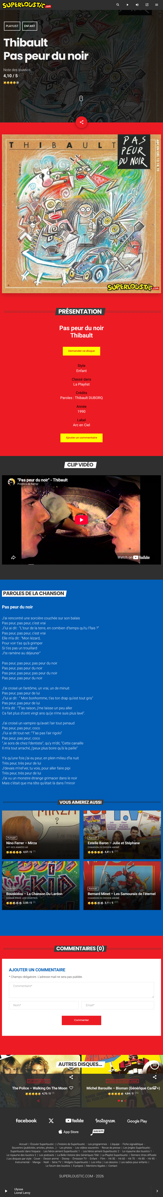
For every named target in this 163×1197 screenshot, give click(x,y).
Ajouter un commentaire (81, 437)
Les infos (96, 1162)
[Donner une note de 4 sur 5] (14, 82)
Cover (37, 1158)
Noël (46, 1162)
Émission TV (80, 1158)
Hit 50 (111, 1158)
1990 (81, 412)
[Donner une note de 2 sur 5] (8, 82)
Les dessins (111, 1162)
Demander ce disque (81, 351)
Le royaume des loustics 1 (137, 1151)
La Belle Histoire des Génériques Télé (78, 1155)
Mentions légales (95, 1165)
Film (102, 1158)
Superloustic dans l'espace (26, 1151)
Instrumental (22, 1162)
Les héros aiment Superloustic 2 (101, 1151)
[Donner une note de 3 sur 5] (11, 82)
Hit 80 (141, 1158)
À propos (78, 1165)
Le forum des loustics (58, 1165)
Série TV (56, 1162)
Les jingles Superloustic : (137, 1147)
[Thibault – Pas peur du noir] (81, 292)
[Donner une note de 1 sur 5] (5, 82)
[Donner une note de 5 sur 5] (17, 82)
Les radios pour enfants (134, 1162)
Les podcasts (46, 1155)
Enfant (29, 26)
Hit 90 (151, 1158)
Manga (37, 1162)
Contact (112, 1165)
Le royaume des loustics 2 (21, 1155)
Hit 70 (131, 1158)
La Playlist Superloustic (115, 1155)
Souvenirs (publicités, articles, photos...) (34, 1147)
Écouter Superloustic (42, 1144)
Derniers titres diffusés (143, 1155)
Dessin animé (51, 1158)
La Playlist (81, 384)
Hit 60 (121, 1158)
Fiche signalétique (133, 1144)
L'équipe (115, 1144)
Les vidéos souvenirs (87, 1147)
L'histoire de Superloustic (71, 1144)
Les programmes (97, 1144)
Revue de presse (111, 1147)
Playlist (12, 26)
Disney (65, 1158)
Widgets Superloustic (76, 1162)
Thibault (81, 335)
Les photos (65, 1147)
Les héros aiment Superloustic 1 (62, 1151)
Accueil (23, 1144)
